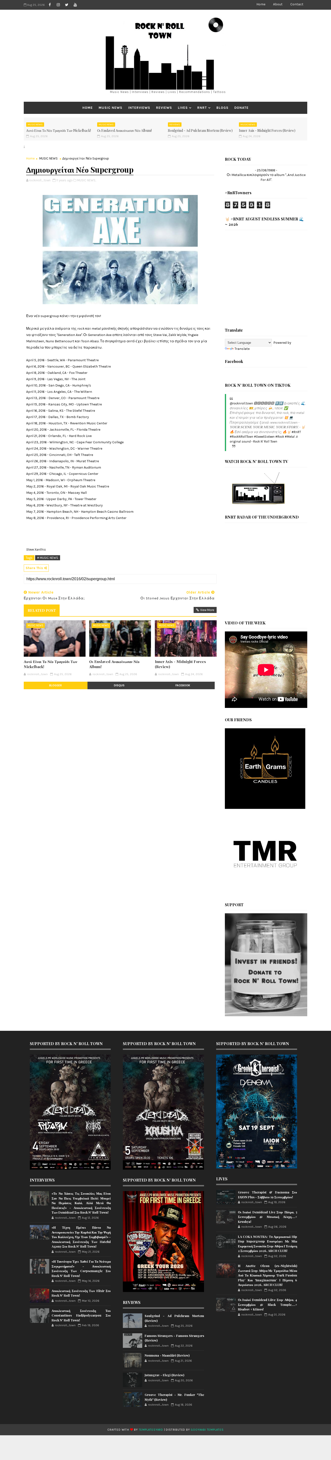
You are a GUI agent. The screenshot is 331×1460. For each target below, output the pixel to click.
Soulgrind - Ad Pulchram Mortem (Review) (200, 130)
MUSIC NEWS (110, 108)
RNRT (202, 108)
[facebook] (49, 4)
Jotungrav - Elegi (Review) (164, 1375)
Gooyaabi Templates (207, 1429)
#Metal (290, 437)
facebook (182, 685)
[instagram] (58, 4)
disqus (119, 685)
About (278, 4)
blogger (55, 685)
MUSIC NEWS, (86, 180)
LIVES (183, 108)
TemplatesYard (151, 1429)
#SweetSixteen (264, 437)
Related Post (42, 610)
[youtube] (75, 4)
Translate (242, 349)
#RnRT (296, 432)
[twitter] (66, 4)
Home (260, 4)
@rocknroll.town (241, 403)
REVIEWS (164, 108)
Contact (296, 4)
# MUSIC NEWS (47, 558)
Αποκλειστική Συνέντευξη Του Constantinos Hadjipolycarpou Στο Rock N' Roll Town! (81, 1315)
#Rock (279, 437)
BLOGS (222, 108)
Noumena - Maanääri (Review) (167, 1355)
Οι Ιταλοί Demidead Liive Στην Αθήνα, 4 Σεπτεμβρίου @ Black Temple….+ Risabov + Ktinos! (267, 1304)
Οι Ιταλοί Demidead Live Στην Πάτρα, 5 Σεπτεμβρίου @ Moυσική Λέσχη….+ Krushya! (267, 1217)
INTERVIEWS (139, 108)
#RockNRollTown (241, 437)
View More (207, 610)
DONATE (241, 108)
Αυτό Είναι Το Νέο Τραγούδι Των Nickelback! (58, 130)
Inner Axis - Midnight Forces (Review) (267, 130)
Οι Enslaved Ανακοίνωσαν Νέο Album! (124, 130)
